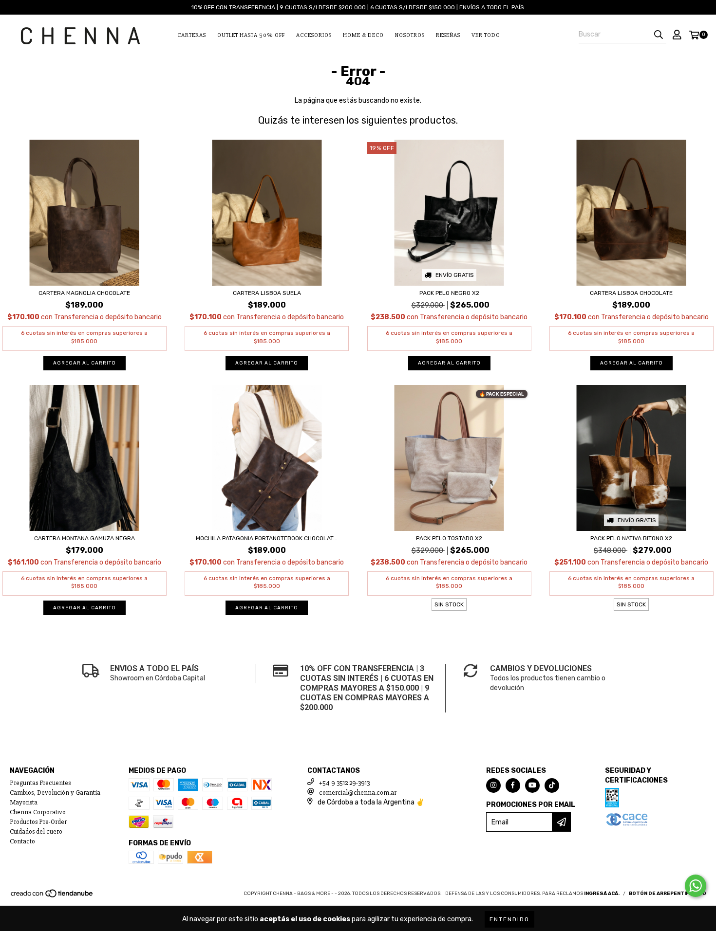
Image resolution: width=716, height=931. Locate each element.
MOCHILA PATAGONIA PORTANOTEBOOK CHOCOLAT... (267, 538)
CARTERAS (191, 35)
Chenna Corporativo (38, 812)
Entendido (509, 919)
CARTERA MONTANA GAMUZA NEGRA (84, 538)
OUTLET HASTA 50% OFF (251, 35)
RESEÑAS (448, 35)
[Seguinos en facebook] (513, 785)
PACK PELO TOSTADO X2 (449, 538)
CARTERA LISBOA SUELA (267, 293)
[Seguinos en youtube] (532, 785)
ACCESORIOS (314, 35)
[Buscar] (658, 34)
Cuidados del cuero (36, 831)
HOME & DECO (363, 35)
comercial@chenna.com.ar (357, 792)
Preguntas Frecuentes (40, 783)
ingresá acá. (602, 893)
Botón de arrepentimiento (667, 893)
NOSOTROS (410, 35)
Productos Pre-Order (38, 822)
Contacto (22, 841)
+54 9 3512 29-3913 (344, 783)
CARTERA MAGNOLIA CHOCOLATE (84, 293)
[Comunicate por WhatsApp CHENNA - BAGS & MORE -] (695, 886)
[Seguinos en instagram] (493, 785)
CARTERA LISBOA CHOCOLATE (631, 293)
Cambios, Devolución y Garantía (55, 792)
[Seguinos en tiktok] (552, 785)
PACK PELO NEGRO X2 (449, 293)
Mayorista (24, 802)
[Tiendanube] (52, 897)
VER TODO (485, 35)
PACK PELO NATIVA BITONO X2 (631, 538)
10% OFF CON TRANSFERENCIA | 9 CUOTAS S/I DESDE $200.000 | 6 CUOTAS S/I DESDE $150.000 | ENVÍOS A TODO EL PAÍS (357, 7)
